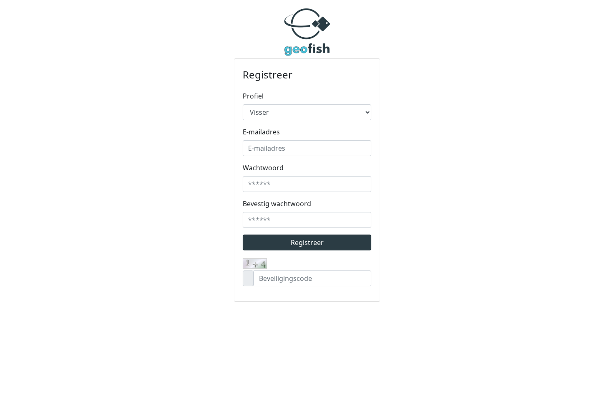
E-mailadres (261, 131)
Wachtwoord (263, 167)
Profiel (253, 96)
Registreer (307, 242)
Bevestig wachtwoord (277, 203)
